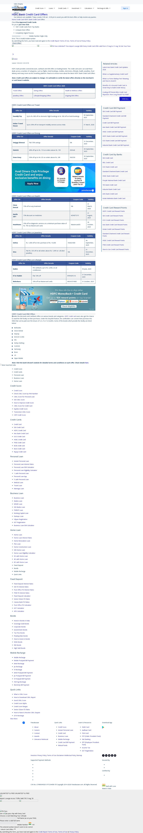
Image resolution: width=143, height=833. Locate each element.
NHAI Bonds (18, 642)
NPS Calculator (19, 611)
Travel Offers (17, 91)
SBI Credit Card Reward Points (113, 216)
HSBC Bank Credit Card (110, 176)
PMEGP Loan (18, 510)
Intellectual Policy (70, 755)
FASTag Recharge (20, 682)
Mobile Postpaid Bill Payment (24, 661)
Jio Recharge (18, 667)
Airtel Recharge (19, 664)
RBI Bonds (17, 645)
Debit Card (85, 727)
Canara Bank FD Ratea (21, 602)
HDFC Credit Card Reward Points (114, 211)
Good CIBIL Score (20, 700)
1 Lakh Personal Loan (21, 473)
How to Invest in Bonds (22, 639)
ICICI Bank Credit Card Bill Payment (114, 141)
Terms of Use (75, 41)
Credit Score (18, 391)
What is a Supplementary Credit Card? (115, 74)
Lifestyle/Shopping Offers (42, 96)
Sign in (125, 8)
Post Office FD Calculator (22, 605)
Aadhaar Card (86, 730)
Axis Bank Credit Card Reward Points (115, 225)
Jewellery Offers (18, 96)
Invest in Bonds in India (22, 621)
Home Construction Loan (22, 547)
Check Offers (16, 43)
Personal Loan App (20, 476)
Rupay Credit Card (20, 452)
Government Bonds (20, 630)
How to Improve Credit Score (24, 403)
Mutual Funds (62, 745)
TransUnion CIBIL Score (22, 412)
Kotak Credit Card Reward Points (114, 229)
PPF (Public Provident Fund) (91, 736)
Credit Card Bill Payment (111, 123)
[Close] (1, 791)
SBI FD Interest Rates (21, 587)
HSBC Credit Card (20, 440)
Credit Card (17, 424)
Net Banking (86, 739)
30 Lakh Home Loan (21, 556)
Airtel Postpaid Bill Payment (23, 673)
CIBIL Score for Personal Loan (24, 397)
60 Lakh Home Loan (21, 562)
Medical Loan (18, 482)
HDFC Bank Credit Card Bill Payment (115, 136)
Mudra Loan (18, 501)
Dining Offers (38, 91)
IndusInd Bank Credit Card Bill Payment (116, 145)
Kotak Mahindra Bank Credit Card (114, 198)
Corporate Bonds (20, 627)
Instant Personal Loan (21, 461)
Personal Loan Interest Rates (24, 464)
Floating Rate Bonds (21, 636)
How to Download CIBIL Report (24, 697)
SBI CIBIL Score (19, 400)
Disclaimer (60, 755)
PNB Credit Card (19, 443)
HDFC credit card (70, 316)
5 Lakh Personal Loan (21, 479)
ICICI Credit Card (19, 437)
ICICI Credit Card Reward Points (113, 220)
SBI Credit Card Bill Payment (112, 111)
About (36, 727)
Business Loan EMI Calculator (24, 525)
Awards (36, 736)
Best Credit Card (19, 449)
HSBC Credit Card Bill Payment (113, 132)
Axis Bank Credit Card (21, 433)
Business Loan (19, 498)
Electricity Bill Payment (21, 685)
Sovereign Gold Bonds (21, 624)
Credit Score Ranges (21, 706)
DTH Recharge (19, 716)
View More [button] (13, 719)
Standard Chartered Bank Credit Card (115, 171)
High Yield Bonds (19, 648)
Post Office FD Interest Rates (24, 590)
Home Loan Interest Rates (23, 538)
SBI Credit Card (108, 158)
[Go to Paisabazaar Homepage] (19, 8)
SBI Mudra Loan (19, 507)
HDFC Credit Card (20, 430)
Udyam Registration (20, 519)
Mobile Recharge (19, 657)
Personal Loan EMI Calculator (24, 467)
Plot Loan (17, 544)
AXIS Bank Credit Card (110, 194)
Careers (37, 730)
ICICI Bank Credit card (110, 167)
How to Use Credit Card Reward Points (116, 249)
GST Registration (19, 522)
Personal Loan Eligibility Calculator (25, 470)
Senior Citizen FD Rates (22, 599)
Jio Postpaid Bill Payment (22, 676)
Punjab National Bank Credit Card (114, 180)
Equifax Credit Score (21, 409)
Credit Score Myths (20, 703)
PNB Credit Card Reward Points (113, 245)
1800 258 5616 (19, 15)
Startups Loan (18, 516)
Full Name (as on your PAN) (26, 818)
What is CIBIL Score (20, 694)
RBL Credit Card (108, 163)
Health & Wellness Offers (73, 91)
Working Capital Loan (21, 513)
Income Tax (86, 748)
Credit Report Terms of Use (59, 41)
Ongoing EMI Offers (72, 96)
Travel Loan (18, 486)
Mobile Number (34, 36)
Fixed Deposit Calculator (22, 596)
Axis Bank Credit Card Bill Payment (114, 127)
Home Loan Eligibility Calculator (24, 553)
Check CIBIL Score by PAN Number (26, 394)
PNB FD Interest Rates (21, 593)
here (86, 363)
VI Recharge (18, 670)
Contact (37, 733)
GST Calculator (19, 608)
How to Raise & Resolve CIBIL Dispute (27, 713)
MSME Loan (18, 504)
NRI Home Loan (19, 550)
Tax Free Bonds (19, 633)
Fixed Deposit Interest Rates (23, 584)
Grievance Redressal (41, 739)
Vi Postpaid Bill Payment (22, 679)
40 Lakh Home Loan (21, 559)
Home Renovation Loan (22, 541)
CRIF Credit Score (20, 415)
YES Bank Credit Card (110, 185)
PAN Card (85, 733)
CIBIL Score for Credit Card (23, 406)
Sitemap (79, 755)
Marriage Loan (19, 489)
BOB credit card (19, 446)
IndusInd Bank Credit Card (111, 189)
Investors (34, 755)
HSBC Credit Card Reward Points (114, 240)
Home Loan (18, 535)
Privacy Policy (85, 41)
